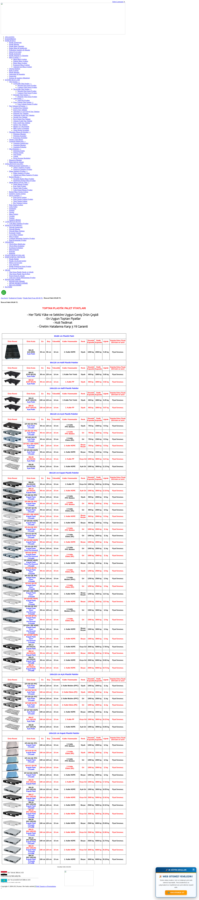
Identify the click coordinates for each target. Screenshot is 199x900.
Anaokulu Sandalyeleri (20, 143)
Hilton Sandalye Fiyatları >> (18, 171)
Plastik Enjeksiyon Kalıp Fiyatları (20, 266)
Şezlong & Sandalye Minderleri (19, 78)
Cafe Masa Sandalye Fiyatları (18, 223)
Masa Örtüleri (13, 214)
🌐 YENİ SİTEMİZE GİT (176, 892)
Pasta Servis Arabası (20, 197)
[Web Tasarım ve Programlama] (45, 886)
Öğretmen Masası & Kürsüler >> (20, 132)
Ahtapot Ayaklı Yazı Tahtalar (22, 121)
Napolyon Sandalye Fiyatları (22, 169)
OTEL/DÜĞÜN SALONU (14, 164)
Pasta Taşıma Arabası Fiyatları (23, 199)
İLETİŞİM (8, 287)
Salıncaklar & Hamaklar (17, 74)
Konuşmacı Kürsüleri (20, 138)
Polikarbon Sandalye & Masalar (19, 50)
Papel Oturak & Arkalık (17, 276)
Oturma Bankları (14, 69)
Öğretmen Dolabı (19, 151)
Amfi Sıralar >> (18, 98)
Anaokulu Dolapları (19, 147)
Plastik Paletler (14, 259)
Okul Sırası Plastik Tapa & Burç (19, 274)
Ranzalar (12, 251)
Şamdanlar (12, 208)
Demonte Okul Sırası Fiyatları (27, 97)
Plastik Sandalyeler (15, 42)
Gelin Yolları (13, 207)
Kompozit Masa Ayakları (21, 65)
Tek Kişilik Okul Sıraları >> (22, 89)
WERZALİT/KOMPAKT (13, 225)
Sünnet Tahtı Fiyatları (20, 188)
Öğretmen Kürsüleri (19, 136)
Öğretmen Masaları (19, 134)
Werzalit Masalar (14, 229)
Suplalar (12, 210)
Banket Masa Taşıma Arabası (18, 192)
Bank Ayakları (14, 70)
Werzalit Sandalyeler (16, 227)
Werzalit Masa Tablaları (17, 231)
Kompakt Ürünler (15, 233)
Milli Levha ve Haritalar (21, 128)
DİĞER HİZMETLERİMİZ (18, 283)
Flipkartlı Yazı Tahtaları (21, 113)
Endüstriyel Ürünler (15, 298)
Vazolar (11, 212)
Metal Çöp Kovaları (15, 263)
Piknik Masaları (14, 72)
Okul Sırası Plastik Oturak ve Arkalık (21, 272)
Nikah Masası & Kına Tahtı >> (19, 182)
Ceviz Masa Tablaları (16, 235)
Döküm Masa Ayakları (20, 61)
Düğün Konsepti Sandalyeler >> (19, 166)
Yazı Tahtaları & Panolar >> (18, 106)
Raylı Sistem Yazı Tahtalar (21, 119)
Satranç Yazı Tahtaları (20, 125)
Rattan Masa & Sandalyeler (18, 48)
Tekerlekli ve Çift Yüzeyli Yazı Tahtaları (26, 111)
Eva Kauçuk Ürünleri (16, 268)
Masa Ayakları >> (15, 57)
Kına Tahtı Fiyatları (19, 186)
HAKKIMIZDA (10, 39)
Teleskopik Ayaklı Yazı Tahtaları (23, 115)
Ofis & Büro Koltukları (16, 246)
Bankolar (12, 253)
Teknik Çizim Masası (16, 139)
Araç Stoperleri (14, 264)
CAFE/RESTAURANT (13, 222)
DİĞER (7, 270)
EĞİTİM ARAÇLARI (12, 80)
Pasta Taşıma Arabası (16, 205)
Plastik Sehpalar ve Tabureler (18, 55)
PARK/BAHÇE (10, 41)
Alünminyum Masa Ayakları (22, 67)
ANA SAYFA (9, 37)
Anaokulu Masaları (19, 145)
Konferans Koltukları (16, 248)
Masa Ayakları (14, 236)
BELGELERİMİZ (15, 285)
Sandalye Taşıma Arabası (17, 194)
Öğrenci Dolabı (18, 153)
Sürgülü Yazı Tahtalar (20, 117)
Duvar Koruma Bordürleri (21, 158)
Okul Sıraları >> (14, 82)
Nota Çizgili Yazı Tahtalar (21, 123)
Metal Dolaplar (14, 250)
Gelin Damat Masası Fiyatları (22, 190)
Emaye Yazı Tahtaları (20, 110)
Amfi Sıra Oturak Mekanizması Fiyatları (22, 278)
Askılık (15, 156)
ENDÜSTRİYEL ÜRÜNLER (15, 257)
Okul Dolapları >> (15, 149)
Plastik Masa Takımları (16, 46)
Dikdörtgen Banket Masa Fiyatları (24, 180)
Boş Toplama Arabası (20, 203)
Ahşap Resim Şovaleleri (21, 130)
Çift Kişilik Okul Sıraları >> (22, 83)
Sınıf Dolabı (17, 154)
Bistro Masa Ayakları (20, 63)
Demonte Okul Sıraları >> (21, 95)
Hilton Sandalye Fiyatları (21, 173)
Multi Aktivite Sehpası (16, 162)
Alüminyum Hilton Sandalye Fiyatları (25, 175)
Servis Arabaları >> (15, 195)
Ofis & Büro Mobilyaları (17, 244)
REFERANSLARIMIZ (13, 279)
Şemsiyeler (12, 76)
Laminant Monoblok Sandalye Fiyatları (22, 238)
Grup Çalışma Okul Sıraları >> (23, 102)
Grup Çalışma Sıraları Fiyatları (27, 104)
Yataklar (12, 218)
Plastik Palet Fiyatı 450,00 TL (33, 298)
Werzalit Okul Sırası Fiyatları (26, 85)
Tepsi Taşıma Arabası (20, 201)
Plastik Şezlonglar (15, 54)
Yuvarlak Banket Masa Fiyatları (23, 179)
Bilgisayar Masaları (15, 160)
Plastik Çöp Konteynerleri (17, 261)
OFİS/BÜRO (9, 242)
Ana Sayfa (4, 298)
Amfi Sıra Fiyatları (23, 100)
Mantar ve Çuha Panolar (21, 126)
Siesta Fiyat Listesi (15, 52)
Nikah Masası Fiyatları (20, 184)
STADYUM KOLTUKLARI (15, 255)
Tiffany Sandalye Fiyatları (21, 167)
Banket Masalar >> (15, 177)
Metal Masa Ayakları (20, 59)
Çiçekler (12, 216)
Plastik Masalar (14, 44)
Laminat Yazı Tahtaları (20, 108)
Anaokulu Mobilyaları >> (17, 141)
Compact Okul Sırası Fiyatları (27, 87)
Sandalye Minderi (15, 220)
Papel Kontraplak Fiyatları (17, 240)
